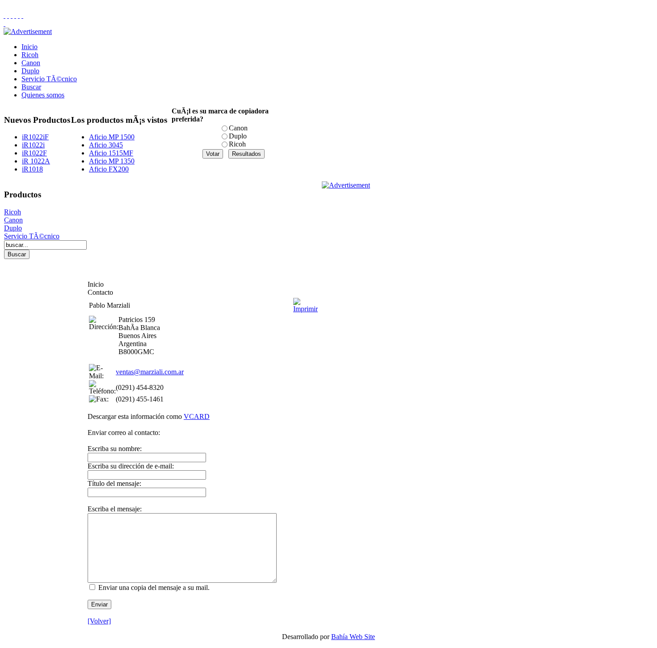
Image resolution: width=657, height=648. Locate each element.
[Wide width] (8, 15)
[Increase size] (15, 15)
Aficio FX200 (109, 169)
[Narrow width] (12, 15)
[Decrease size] (22, 15)
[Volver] (99, 621)
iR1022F (34, 153)
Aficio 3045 (106, 145)
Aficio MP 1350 (112, 161)
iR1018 (32, 169)
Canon (30, 63)
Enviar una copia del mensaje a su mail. (154, 587)
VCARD (197, 416)
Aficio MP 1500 (112, 137)
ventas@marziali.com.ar (150, 372)
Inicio (29, 46)
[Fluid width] (4, 15)
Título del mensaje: (114, 483)
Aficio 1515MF (111, 153)
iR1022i (33, 145)
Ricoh (29, 55)
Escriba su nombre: (115, 448)
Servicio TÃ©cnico (49, 79)
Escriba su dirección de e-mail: (131, 466)
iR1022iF (35, 137)
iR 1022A (36, 161)
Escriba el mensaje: (115, 509)
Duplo (30, 71)
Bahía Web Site (353, 636)
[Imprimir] (305, 303)
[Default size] (19, 15)
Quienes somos (42, 95)
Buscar (31, 87)
